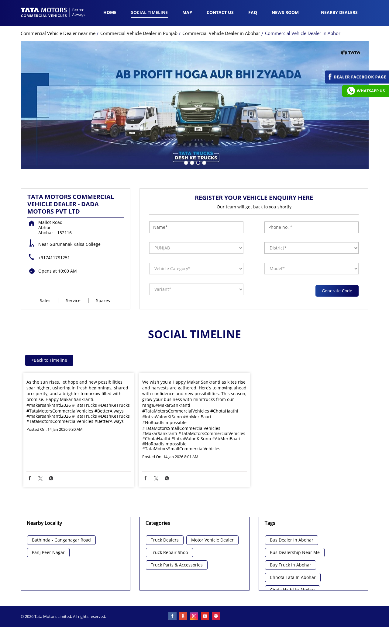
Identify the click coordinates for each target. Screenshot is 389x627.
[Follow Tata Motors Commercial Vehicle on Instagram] (194, 616)
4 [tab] (203, 162)
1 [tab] (185, 162)
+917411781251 (54, 257)
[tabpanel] (195, 105)
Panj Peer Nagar (48, 552)
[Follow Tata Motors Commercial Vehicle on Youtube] (205, 616)
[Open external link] (357, 82)
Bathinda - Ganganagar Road (61, 540)
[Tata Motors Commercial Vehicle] (53, 13)
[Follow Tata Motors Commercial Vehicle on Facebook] (172, 616)
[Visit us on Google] (183, 616)
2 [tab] (191, 162)
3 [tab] (197, 162)
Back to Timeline (49, 360)
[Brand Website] (216, 616)
